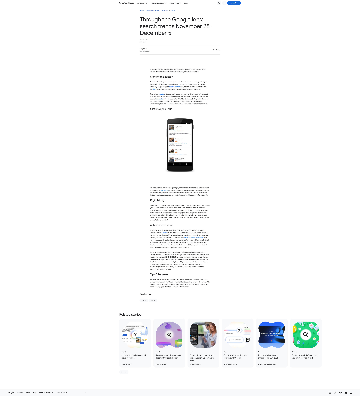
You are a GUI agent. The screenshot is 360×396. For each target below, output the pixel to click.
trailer (165, 233)
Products (165, 10)
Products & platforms (157, 3)
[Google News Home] (126, 3)
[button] (234, 3)
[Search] (219, 3)
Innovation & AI (140, 3)
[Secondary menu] (224, 3)
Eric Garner (164, 190)
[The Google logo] (10, 393)
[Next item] (126, 372)
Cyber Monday (174, 87)
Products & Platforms (153, 10)
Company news (174, 3)
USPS (155, 89)
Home (142, 10)
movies (161, 94)
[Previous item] (121, 372)
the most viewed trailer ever (193, 238)
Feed (186, 3)
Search (173, 10)
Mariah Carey (160, 99)
